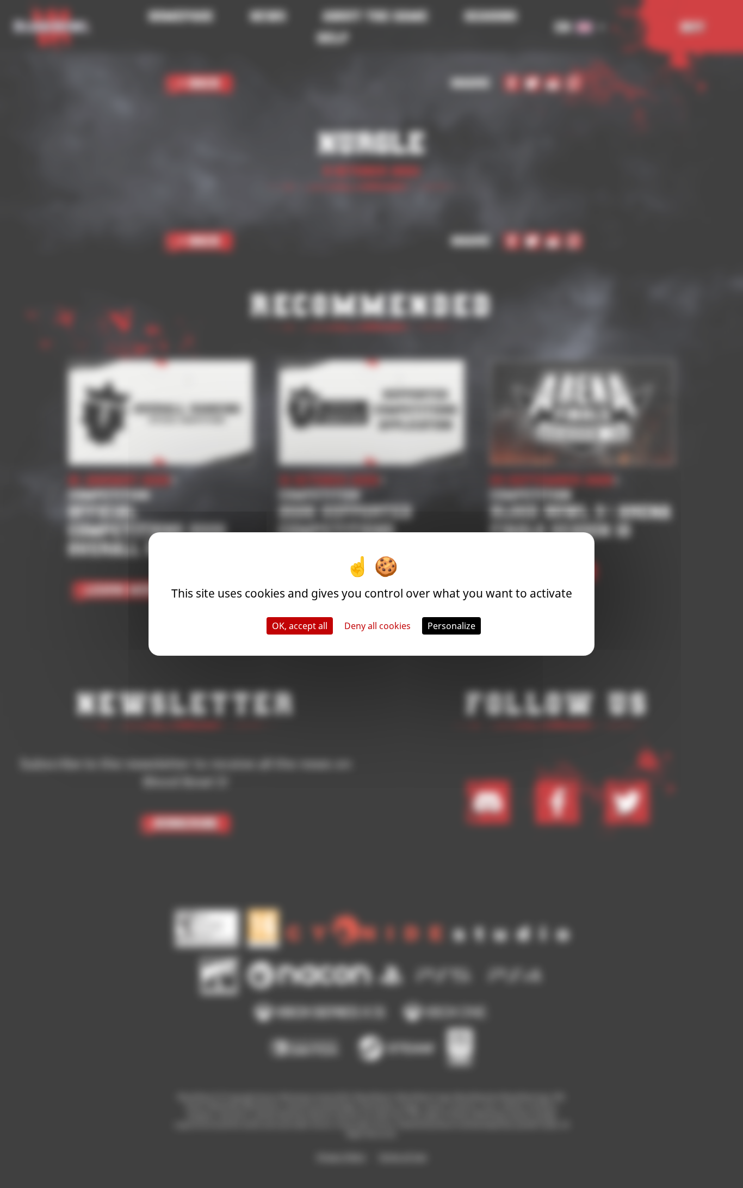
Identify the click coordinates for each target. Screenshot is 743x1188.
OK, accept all (299, 626)
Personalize (451, 626)
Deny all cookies (377, 626)
